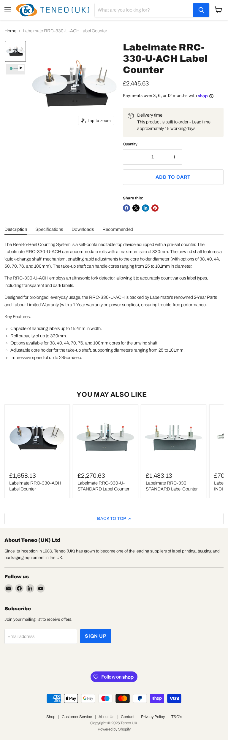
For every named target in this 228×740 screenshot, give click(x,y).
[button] (15, 51)
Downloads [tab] (83, 229)
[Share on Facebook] (126, 208)
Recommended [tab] (117, 229)
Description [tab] (15, 229)
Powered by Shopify (114, 729)
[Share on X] (136, 208)
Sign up (96, 636)
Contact (127, 717)
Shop (50, 717)
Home (10, 30)
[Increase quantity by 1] (174, 157)
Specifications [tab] (49, 229)
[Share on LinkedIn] (145, 208)
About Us (106, 717)
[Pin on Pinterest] (155, 208)
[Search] (201, 10)
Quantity (130, 144)
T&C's (176, 717)
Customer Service (77, 717)
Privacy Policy (153, 717)
